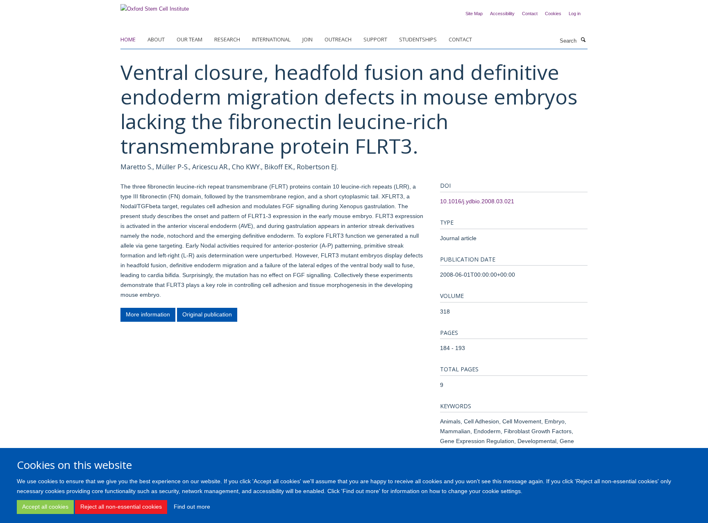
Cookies (553, 13)
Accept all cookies (45, 506)
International (271, 39)
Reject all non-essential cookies (121, 506)
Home (128, 39)
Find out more (192, 506)
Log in (575, 13)
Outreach (338, 39)
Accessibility (502, 13)
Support (375, 39)
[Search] (583, 40)
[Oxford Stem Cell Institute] (154, 6)
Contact (530, 13)
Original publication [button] (207, 314)
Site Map (474, 13)
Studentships (418, 39)
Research (227, 39)
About (156, 39)
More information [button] (148, 314)
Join (307, 39)
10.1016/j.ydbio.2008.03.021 (477, 201)
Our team (189, 39)
